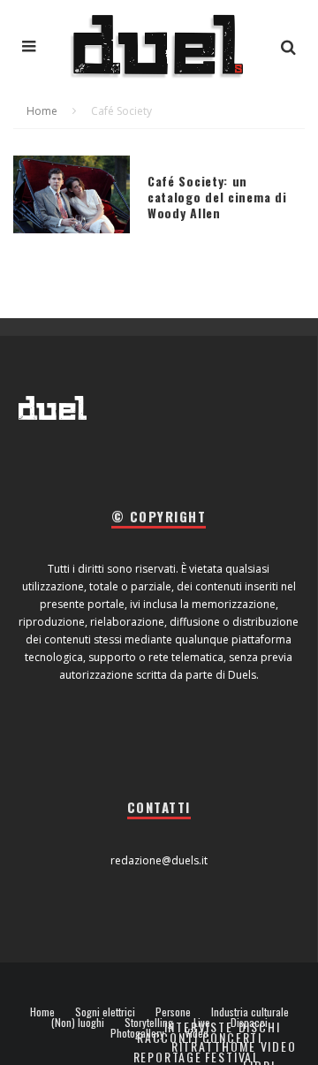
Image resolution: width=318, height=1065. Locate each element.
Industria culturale (250, 1012)
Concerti (232, 1037)
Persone (173, 1012)
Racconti (168, 1037)
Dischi (259, 1026)
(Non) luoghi (77, 1022)
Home (42, 1012)
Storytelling (149, 1022)
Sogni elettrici (105, 1012)
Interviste (198, 1026)
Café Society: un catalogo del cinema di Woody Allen (217, 196)
